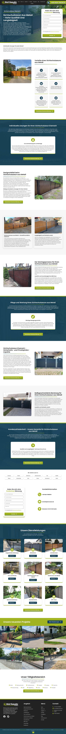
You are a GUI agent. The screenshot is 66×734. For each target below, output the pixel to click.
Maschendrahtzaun (27, 707)
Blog (38, 1)
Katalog (30, 1)
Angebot (26, 1)
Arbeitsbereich (42, 1)
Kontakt (32, 3)
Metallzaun (26, 710)
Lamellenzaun (26, 712)
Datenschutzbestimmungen (47, 729)
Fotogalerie (35, 1)
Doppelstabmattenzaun (28, 708)
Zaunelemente (26, 719)
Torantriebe (26, 723)
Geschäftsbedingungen (56, 729)
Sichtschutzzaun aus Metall (29, 716)
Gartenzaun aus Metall (28, 718)
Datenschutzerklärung (55, 31)
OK (33, 732)
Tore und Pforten (27, 714)
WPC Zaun (26, 721)
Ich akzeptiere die (51, 31)
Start (19, 1)
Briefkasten (26, 725)
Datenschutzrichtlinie (23, 729)
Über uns (22, 1)
